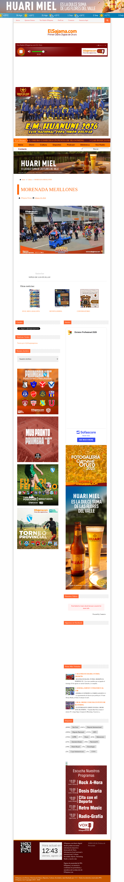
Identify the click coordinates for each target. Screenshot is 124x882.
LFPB (74, 737)
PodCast (60, 20)
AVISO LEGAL (93, 843)
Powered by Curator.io (99, 614)
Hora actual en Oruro (55, 845)
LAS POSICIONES (73, 140)
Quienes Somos (30, 20)
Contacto (71, 20)
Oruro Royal (76, 747)
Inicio (18, 20)
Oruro (86, 737)
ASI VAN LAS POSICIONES (105, 140)
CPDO (93, 751)
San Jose (75, 727)
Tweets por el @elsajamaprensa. (27, 343)
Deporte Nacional (78, 732)
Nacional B (94, 742)
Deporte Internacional (94, 727)
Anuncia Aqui (83, 20)
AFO (94, 732)
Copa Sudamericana (77, 751)
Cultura (30, 180)
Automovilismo (77, 742)
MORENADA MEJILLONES (43, 180)
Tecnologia (91, 747)
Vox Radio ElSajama (46, 20)
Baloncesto (100, 737)
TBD (76, 878)
